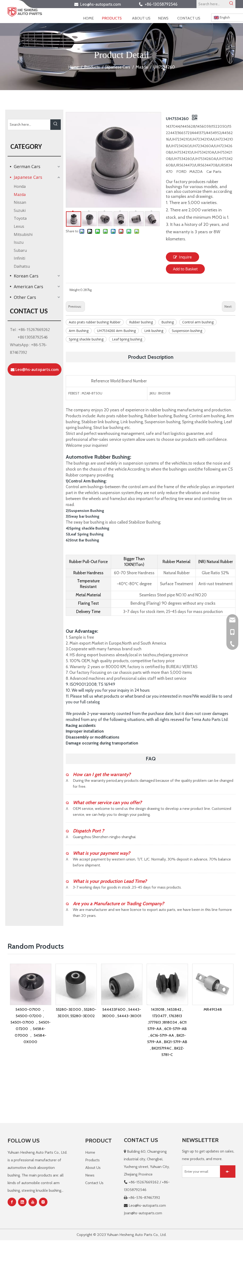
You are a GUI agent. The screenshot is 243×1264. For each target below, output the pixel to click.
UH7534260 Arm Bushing (116, 330)
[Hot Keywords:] (231, 4)
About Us (93, 1167)
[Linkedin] (22, 1202)
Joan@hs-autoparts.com (143, 1213)
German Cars (27, 166)
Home (90, 1152)
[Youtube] (32, 1202)
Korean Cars (26, 276)
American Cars (28, 286)
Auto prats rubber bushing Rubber (95, 322)
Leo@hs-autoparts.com (102, 4)
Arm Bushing (79, 330)
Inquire (185, 257)
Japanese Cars (28, 177)
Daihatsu (22, 266)
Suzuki (20, 210)
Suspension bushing (187, 330)
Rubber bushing (141, 322)
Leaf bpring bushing (127, 339)
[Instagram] (43, 1202)
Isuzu (18, 242)
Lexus (19, 226)
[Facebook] (12, 1202)
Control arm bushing (198, 322)
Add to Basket (185, 269)
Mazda (20, 194)
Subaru (20, 250)
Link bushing (153, 330)
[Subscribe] (227, 1171)
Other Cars (25, 297)
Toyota (20, 218)
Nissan (20, 202)
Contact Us (94, 1183)
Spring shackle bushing (86, 339)
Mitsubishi (23, 234)
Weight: (74, 290)
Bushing (167, 322)
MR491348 (213, 1009)
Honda (20, 186)
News (89, 1175)
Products (92, 1160)
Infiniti (19, 258)
